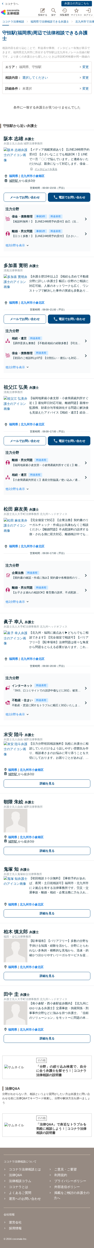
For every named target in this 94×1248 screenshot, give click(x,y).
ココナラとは (18, 1187)
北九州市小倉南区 (32, 176)
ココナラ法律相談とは (25, 1169)
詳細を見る (47, 783)
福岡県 (13, 176)
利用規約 (60, 1175)
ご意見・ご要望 (65, 1169)
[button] (47, 245)
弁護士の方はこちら (76, 3)
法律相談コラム (20, 1181)
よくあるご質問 (20, 1193)
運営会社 (15, 1222)
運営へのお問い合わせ (25, 1198)
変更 (85, 67)
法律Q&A (15, 1175)
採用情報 (15, 1228)
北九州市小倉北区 (32, 302)
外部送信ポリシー (67, 1187)
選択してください (35, 77)
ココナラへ (11, 3)
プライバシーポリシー (70, 1181)
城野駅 (14, 180)
